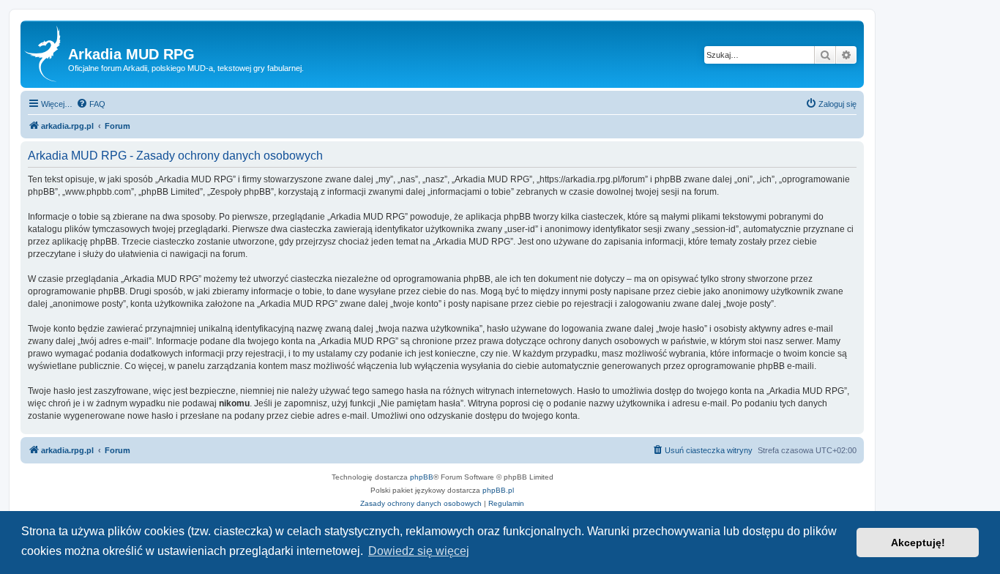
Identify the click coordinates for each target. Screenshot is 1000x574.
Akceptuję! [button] (918, 542)
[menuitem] (90, 104)
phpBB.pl (498, 490)
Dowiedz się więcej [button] (418, 551)
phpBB (421, 477)
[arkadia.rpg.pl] (46, 54)
